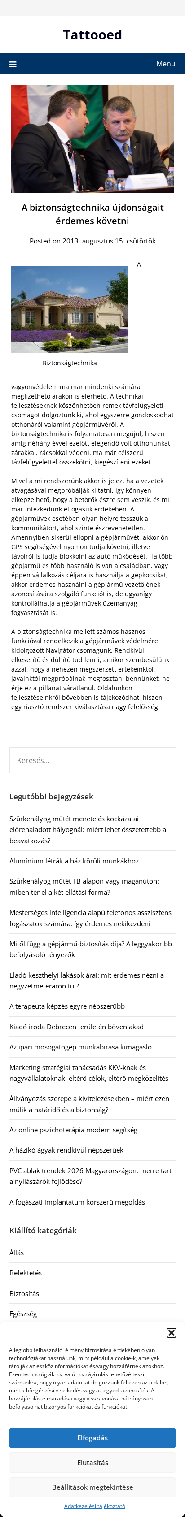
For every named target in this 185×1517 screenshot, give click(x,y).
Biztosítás (24, 1293)
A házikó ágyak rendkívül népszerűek (66, 1149)
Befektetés (25, 1272)
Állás (16, 1252)
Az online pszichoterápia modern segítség (73, 1129)
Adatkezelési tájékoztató (94, 1506)
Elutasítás (92, 1462)
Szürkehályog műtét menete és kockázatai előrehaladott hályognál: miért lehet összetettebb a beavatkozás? (87, 829)
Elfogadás (92, 1437)
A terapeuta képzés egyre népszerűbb (67, 1005)
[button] (171, 1332)
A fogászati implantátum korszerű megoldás (77, 1201)
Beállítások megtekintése (92, 1486)
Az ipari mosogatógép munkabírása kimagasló (80, 1046)
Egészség (23, 1313)
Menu (166, 64)
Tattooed (92, 34)
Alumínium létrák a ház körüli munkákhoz (74, 860)
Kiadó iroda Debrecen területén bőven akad (76, 1026)
